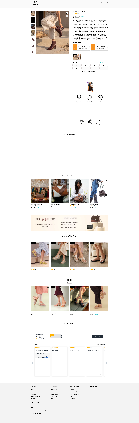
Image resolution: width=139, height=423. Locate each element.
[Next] (106, 195)
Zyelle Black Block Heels (78, 34)
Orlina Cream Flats (87, 30)
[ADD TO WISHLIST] (67, 16)
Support (98, 6)
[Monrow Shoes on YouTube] (35, 413)
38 (103, 65)
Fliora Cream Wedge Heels (99, 34)
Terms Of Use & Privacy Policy (36, 396)
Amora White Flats (92, 28)
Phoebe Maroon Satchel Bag (95, 35)
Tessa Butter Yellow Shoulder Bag (97, 39)
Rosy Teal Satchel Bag (92, 37)
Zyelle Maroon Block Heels (101, 33)
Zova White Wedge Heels (96, 23)
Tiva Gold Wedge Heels (83, 28)
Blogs (32, 392)
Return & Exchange (73, 391)
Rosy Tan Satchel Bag (82, 37)
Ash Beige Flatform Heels (90, 20)
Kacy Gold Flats (82, 24)
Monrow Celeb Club (34, 394)
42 (103, 68)
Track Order (72, 389)
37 (94, 65)
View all (69, 238)
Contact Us (72, 392)
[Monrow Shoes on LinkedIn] (40, 413)
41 (94, 68)
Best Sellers (41, 6)
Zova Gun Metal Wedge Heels (84, 23)
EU (75, 62)
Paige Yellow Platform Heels (78, 20)
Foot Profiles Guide (54, 392)
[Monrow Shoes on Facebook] (33, 413)
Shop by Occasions (90, 6)
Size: (88, 62)
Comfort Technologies (55, 394)
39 (76, 68)
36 (85, 65)
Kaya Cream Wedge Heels (85, 21)
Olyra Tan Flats (92, 33)
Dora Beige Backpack (86, 38)
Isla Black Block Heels (95, 21)
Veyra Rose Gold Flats (87, 31)
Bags (55, 6)
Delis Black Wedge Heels (100, 26)
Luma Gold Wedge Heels (78, 30)
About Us (32, 389)
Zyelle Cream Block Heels (88, 34)
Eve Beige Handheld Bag (96, 38)
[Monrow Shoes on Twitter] (38, 413)
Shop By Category (72, 6)
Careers (32, 391)
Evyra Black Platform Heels (97, 31)
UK (76, 62)
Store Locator (72, 398)
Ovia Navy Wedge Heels (87, 27)
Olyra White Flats (85, 33)
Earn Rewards (33, 398)
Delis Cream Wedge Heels (89, 26)
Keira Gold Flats (76, 21)
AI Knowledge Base (54, 389)
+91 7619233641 (97, 397)
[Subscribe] (45, 410)
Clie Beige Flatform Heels (100, 20)
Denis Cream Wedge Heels (78, 26)
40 (85, 68)
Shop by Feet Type (62, 6)
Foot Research (53, 391)
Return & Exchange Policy (74, 394)
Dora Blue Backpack (77, 38)
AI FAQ (52, 398)
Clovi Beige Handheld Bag (84, 39)
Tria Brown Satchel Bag (102, 37)
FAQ (71, 396)
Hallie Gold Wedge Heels (91, 24)
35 (76, 65)
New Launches (49, 6)
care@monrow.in (95, 399)
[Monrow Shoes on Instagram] (31, 413)
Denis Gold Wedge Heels (102, 24)
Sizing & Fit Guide (54, 396)
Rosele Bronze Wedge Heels (97, 30)
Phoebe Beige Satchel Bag (83, 35)
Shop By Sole (81, 6)
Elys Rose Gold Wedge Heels (98, 27)
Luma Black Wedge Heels (101, 28)
